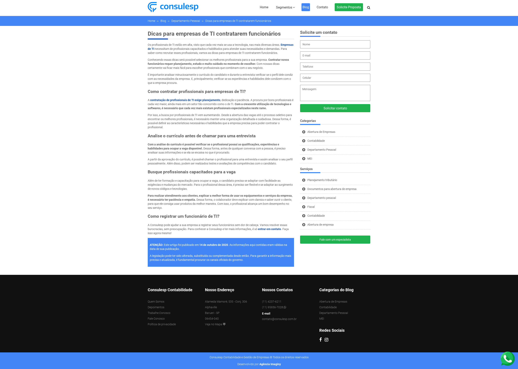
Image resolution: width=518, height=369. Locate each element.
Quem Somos (156, 301)
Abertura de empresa (320, 224)
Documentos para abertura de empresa (332, 189)
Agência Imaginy (270, 364)
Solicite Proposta (349, 7)
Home (264, 7)
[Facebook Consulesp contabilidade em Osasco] (322, 340)
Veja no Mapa (214, 324)
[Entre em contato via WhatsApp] (507, 358)
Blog (306, 7)
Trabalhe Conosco (159, 313)
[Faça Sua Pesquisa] (368, 7)
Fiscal (311, 206)
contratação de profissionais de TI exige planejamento (185, 100)
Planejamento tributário (322, 180)
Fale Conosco (156, 318)
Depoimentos (156, 307)
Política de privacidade (162, 324)
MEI (309, 158)
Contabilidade (316, 140)
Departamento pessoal (321, 197)
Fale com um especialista (335, 239)
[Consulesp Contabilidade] (173, 6)
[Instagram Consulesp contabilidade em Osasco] (327, 340)
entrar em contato (269, 229)
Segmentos (284, 7)
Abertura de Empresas (321, 131)
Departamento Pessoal (321, 149)
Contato (322, 7)
